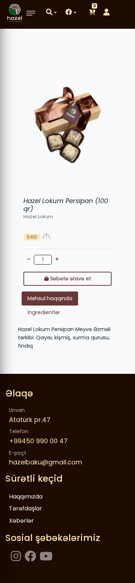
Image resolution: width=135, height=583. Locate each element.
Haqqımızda (25, 496)
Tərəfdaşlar (25, 508)
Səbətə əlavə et (70, 278)
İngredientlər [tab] (43, 312)
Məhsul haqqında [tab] (49, 298)
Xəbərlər (21, 521)
